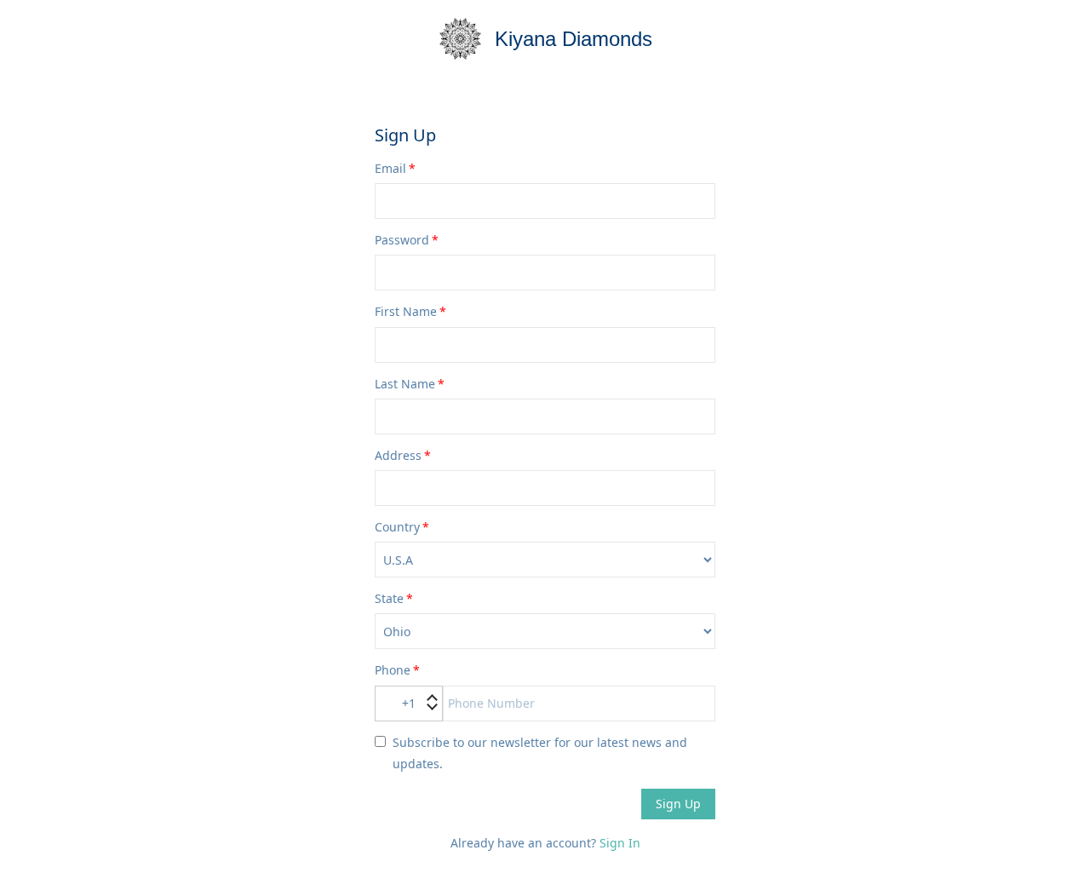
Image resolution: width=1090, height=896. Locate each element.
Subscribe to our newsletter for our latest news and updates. (540, 753)
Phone (392, 670)
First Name (406, 311)
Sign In (620, 843)
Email (390, 168)
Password (402, 240)
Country (397, 527)
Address (398, 455)
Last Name (405, 384)
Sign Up (678, 803)
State (389, 598)
